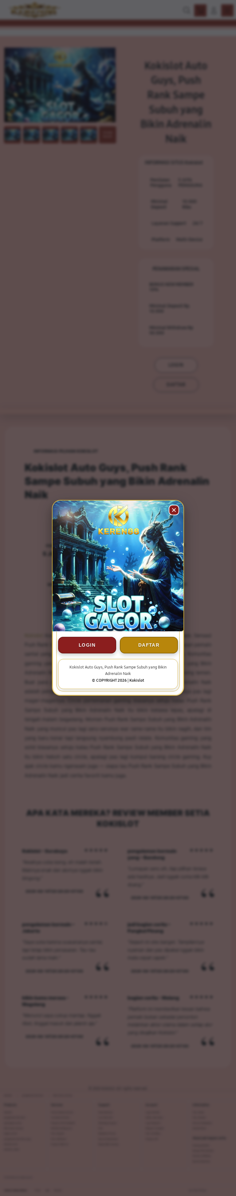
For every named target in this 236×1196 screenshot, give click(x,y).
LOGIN (87, 645)
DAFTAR (148, 645)
